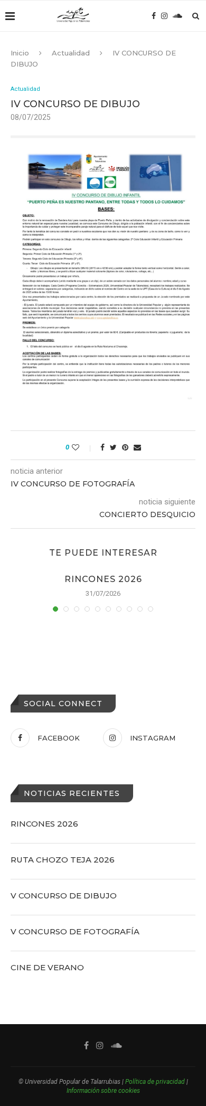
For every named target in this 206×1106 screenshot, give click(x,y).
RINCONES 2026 (103, 579)
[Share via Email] (137, 447)
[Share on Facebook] (102, 447)
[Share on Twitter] (113, 447)
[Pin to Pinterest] (125, 447)
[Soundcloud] (177, 16)
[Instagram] (164, 16)
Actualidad (71, 53)
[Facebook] (154, 16)
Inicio (20, 53)
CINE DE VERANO (47, 967)
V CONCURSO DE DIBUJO (64, 896)
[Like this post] (82, 447)
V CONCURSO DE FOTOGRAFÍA (75, 931)
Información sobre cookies (103, 1090)
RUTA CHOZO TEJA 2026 (63, 860)
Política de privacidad (155, 1081)
